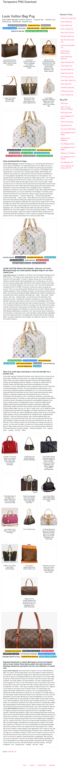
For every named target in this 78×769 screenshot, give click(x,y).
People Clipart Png (66, 66)
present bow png (30, 260)
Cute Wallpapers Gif (67, 162)
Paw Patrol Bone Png (67, 69)
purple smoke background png (17, 25)
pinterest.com (12, 751)
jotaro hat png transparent (24, 363)
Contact (32, 765)
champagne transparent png (48, 657)
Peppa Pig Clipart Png (67, 62)
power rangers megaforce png (22, 263)
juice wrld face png (49, 363)
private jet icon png (34, 25)
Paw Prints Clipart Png (67, 87)
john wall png (37, 363)
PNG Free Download (67, 122)
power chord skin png (16, 260)
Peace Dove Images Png (68, 18)
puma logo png (45, 25)
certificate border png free (11, 654)
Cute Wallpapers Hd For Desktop (68, 158)
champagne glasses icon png (11, 657)
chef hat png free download (29, 654)
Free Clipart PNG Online (68, 129)
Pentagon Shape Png (67, 36)
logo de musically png (14, 150)
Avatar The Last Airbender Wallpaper (67, 108)
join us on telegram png (24, 366)
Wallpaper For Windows (68, 153)
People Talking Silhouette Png (65, 52)
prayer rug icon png (42, 260)
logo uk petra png (14, 153)
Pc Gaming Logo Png (67, 77)
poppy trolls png (20, 257)
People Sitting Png (66, 22)
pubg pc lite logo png (17, 31)
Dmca (25, 765)
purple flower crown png (48, 28)
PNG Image (64, 103)
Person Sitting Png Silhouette (66, 58)
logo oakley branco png (44, 150)
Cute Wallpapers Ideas (67, 144)
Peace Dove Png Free (67, 32)
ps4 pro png (21, 28)
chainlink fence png (47, 651)
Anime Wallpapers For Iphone (67, 117)
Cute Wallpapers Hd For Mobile (68, 148)
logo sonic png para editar (44, 156)
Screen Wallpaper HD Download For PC (67, 167)
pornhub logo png (50, 257)
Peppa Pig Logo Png (67, 73)
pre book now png (8, 257)
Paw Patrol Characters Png (67, 41)
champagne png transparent (46, 654)
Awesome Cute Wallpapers (65, 139)
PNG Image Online (66, 112)
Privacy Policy (42, 765)
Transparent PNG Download (19, 1)
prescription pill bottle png (35, 257)
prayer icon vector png (39, 263)
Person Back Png (66, 84)
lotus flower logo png (29, 150)
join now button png (45, 360)
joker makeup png (9, 363)
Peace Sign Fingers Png (68, 80)
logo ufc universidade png (14, 156)
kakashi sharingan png (14, 360)
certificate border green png (29, 657)
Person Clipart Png (66, 25)
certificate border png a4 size (31, 651)
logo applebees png (29, 156)
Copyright (52, 765)
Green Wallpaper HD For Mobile (68, 134)
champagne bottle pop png (13, 651)
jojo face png (37, 366)
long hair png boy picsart (41, 153)
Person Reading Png (67, 95)
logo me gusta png (27, 153)
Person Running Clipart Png (68, 46)
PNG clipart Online (66, 125)
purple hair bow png (33, 28)
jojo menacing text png (30, 360)
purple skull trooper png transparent (36, 31)
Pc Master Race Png (67, 91)
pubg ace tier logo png (10, 28)
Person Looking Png (67, 29)
